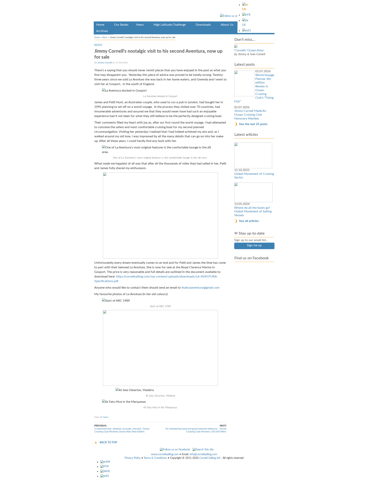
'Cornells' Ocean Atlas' (249, 50)
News (105, 37)
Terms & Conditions (155, 458)
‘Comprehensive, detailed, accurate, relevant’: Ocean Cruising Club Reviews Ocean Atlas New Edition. (122, 430)
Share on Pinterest (147, 413)
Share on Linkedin (168, 413)
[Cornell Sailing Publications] (184, 11)
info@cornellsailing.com (203, 454)
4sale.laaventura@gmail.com (200, 287)
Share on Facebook (105, 413)
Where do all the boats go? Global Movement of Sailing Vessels (253, 211)
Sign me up (254, 245)
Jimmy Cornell (105, 62)
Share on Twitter (126, 413)
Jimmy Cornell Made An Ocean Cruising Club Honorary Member (250, 114)
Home (97, 37)
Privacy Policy (133, 458)
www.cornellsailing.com (165, 454)
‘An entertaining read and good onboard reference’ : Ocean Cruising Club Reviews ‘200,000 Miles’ (196, 430)
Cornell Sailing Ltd (209, 458)
